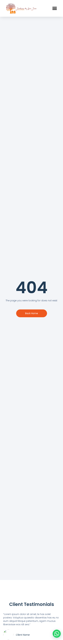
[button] (54, 8)
